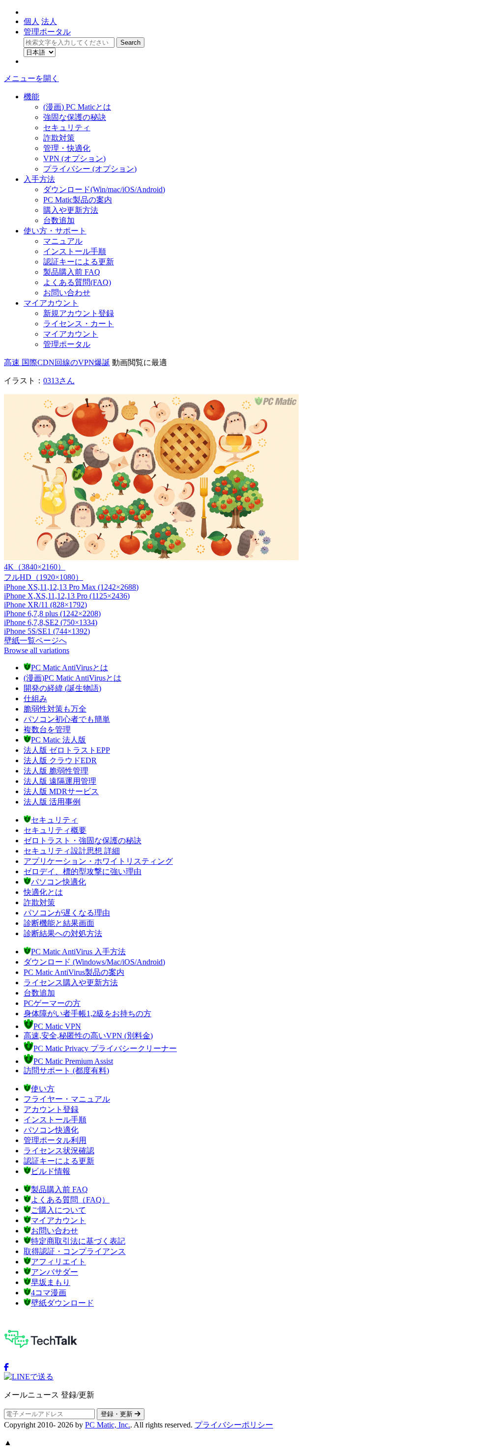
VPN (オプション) (74, 158)
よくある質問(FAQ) (77, 282)
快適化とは (43, 892)
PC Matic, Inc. (107, 1425)
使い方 (43, 1088)
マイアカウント (51, 303)
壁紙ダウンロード (62, 1303)
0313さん (59, 380)
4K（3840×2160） (34, 567)
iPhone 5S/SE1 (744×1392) (47, 631)
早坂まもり (50, 1282)
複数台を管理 (47, 729)
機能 (31, 96)
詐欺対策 (59, 138)
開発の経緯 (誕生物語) (62, 688)
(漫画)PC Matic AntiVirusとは (72, 678)
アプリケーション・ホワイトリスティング (98, 861)
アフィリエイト (58, 1261)
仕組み (35, 698)
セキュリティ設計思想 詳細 (72, 851)
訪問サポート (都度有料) (66, 1070)
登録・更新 (118, 1414)
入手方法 (39, 179)
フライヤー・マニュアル (67, 1099)
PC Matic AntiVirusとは (69, 667)
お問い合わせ (66, 292)
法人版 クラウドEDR (60, 760)
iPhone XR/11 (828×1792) (45, 604)
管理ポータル (47, 32)
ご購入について (58, 1210)
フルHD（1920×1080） (43, 577)
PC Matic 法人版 (58, 740)
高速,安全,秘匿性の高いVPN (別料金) (88, 1035)
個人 (31, 21)
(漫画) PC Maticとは (77, 107)
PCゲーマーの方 (52, 1003)
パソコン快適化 (58, 882)
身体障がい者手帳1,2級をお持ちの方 (87, 1013)
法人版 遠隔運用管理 (60, 781)
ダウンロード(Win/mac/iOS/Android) (104, 189)
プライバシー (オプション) (90, 169)
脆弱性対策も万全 (55, 709)
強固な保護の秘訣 (74, 117)
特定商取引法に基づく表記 (78, 1241)
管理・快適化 (66, 148)
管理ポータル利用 (55, 1140)
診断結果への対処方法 (63, 933)
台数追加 (59, 220)
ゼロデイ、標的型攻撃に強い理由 (82, 871)
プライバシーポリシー (234, 1425)
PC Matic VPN (57, 1026)
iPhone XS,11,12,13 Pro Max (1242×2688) (71, 587)
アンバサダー (54, 1272)
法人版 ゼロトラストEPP (67, 750)
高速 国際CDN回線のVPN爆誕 (57, 362)
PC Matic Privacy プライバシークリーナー (105, 1048)
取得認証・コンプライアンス (75, 1251)
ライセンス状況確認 (59, 1150)
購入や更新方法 (70, 210)
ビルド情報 (50, 1171)
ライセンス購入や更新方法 (71, 982)
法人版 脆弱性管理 (56, 771)
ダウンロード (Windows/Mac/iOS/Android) (94, 962)
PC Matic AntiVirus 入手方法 (78, 951)
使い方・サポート (55, 231)
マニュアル (63, 241)
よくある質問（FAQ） (70, 1200)
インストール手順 (74, 251)
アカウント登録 (51, 1109)
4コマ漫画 (48, 1292)
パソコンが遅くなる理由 (67, 913)
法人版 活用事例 (52, 802)
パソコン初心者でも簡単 (67, 719)
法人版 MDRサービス (61, 791)
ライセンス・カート (78, 323)
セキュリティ (66, 127)
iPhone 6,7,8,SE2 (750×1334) (50, 622)
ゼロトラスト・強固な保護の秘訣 (82, 840)
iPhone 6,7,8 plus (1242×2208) (52, 613)
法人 (49, 21)
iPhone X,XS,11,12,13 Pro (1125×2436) (67, 596)
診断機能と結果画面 (59, 923)
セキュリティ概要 (55, 830)
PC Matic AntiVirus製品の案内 (74, 972)
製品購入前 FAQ (71, 272)
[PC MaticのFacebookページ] (6, 1367)
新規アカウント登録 (78, 313)
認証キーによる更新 (78, 261)
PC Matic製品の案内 (77, 200)
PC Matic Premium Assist (73, 1061)
